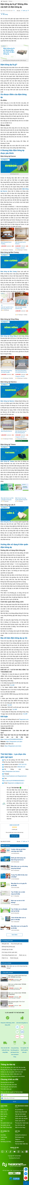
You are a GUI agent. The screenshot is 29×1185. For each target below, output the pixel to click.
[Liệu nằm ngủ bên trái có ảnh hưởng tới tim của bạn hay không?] (7, 299)
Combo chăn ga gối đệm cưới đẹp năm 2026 (18, 850)
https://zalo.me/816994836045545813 (12, 739)
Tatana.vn (17, 1139)
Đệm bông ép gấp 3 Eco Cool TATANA (16, 1002)
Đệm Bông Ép (4, 1109)
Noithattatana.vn (19, 1141)
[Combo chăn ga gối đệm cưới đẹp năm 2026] (5, 850)
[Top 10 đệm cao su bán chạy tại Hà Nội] (5, 893)
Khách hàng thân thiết (21, 1112)
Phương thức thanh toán (21, 1123)
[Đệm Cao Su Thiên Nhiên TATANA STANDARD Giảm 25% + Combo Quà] (4, 995)
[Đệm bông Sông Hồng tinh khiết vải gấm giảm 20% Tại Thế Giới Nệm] (7, 362)
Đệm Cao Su (4, 1114)
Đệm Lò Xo (4, 1112)
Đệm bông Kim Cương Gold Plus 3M (20, 307)
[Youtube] (14, 1151)
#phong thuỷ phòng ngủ (8, 946)
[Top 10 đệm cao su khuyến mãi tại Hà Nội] (5, 910)
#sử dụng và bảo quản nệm (9, 952)
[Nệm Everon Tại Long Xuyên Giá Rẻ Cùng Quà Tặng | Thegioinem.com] (21, 490)
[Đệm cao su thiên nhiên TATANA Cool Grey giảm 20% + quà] (4, 977)
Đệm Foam (4, 1116)
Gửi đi (14, 1101)
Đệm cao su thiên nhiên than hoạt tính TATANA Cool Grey (17, 976)
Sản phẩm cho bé (5, 1125)
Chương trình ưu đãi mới (7, 1082)
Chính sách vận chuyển (21, 1118)
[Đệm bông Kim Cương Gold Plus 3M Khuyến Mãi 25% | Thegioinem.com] (21, 299)
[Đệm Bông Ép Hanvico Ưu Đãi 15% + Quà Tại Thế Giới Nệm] (7, 423)
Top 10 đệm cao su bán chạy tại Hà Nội (18, 893)
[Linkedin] (22, 1151)
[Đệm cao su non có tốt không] (5, 901)
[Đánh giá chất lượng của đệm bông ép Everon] (5, 858)
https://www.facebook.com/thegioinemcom (14, 776)
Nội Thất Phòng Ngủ (6, 1127)
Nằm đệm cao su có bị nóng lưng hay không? (19, 867)
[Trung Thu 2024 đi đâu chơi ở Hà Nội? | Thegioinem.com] (5, 876)
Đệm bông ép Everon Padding (6, 243)
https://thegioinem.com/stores (10, 771)
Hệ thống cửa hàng (6, 1141)
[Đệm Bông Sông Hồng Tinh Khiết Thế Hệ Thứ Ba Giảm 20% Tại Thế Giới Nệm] (21, 362)
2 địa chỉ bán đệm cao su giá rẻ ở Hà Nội (18, 918)
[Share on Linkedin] (26, 841)
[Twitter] (26, 1151)
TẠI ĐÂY (12, 685)
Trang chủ (5, 1)
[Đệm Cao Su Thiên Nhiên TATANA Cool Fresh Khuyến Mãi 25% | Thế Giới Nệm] (4, 986)
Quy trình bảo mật (20, 1125)
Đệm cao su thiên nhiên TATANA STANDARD (17, 993)
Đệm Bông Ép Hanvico (6, 431)
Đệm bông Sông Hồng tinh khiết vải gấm (6, 371)
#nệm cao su (22, 955)
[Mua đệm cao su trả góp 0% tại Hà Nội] (5, 927)
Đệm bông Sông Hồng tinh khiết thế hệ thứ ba (21, 371)
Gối (1, 1120)
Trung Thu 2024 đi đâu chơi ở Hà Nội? (19, 876)
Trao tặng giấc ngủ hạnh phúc (9, 1087)
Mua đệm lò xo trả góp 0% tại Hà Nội (19, 884)
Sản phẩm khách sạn (6, 1123)
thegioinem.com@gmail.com (16, 783)
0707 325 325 (22, 764)
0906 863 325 (21, 767)
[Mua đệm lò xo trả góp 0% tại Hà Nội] (5, 884)
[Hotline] (25, 1178)
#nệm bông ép (14, 958)
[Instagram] (18, 1151)
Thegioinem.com (23, 719)
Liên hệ (3, 1139)
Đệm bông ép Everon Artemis (20, 243)
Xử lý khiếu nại (19, 1109)
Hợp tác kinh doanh (20, 1114)
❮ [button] (1, 305)
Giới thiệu (3, 1135)
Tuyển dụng (4, 1137)
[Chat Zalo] (25, 1169)
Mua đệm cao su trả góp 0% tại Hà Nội (19, 927)
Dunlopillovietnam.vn (21, 1135)
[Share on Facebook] (21, 841)
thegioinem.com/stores (18, 1076)
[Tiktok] (10, 1151)
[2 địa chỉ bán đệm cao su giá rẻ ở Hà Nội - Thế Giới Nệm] (5, 918)
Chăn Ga (3, 1118)
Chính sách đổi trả (20, 1120)
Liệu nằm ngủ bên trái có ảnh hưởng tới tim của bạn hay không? (7, 307)
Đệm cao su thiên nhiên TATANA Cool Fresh (17, 985)
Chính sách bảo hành (21, 1116)
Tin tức (10, 1)
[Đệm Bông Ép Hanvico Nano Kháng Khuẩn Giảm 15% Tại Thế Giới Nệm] (21, 423)
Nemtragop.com (19, 1137)
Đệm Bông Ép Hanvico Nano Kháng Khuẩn (20, 432)
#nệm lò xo (5, 958)
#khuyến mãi (5, 943)
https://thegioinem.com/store (13, 746)
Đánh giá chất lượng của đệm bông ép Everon (18, 859)
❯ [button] (27, 305)
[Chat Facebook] (25, 1174)
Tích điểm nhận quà (6, 1089)
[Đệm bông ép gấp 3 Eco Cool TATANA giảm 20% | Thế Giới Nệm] (4, 1004)
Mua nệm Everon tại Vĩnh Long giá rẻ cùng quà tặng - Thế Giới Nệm (7, 498)
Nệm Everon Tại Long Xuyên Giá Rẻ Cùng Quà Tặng (21, 498)
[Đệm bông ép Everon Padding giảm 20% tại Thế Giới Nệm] (7, 234)
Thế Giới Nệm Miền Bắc (21, 1144)
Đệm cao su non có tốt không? (18, 901)
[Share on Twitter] (24, 841)
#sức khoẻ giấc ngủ (16, 943)
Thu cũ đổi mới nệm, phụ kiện (9, 1084)
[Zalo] (2, 1151)
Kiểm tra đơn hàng (20, 1127)
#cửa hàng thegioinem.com (9, 955)
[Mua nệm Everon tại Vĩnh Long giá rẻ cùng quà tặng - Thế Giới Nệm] (7, 490)
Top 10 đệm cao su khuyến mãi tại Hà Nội (19, 910)
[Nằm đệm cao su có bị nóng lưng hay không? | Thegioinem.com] (5, 867)
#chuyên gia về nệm (7, 949)
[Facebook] (6, 1151)
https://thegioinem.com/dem (14, 741)
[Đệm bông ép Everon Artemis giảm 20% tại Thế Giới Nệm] (21, 234)
